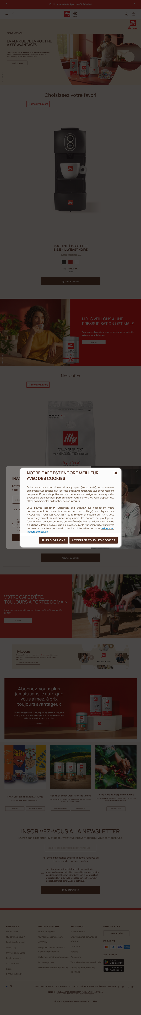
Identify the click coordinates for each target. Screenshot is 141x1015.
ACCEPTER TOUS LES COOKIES (93, 540)
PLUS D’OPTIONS (53, 540)
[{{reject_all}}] (115, 473)
